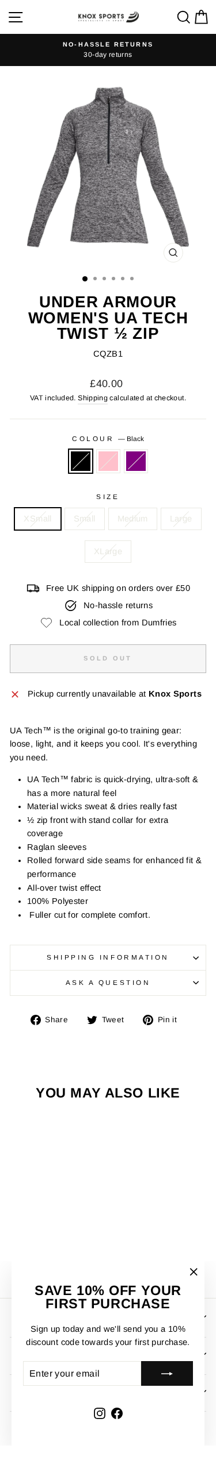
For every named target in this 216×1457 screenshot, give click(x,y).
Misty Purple (135, 461)
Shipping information (108, 957)
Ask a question (108, 982)
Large (181, 518)
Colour (108, 438)
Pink (108, 461)
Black (80, 461)
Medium (133, 518)
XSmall (37, 518)
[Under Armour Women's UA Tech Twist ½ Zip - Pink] (47, 1257)
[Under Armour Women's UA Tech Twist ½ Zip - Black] (33, 1257)
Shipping (93, 398)
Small (85, 518)
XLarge (108, 551)
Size (107, 496)
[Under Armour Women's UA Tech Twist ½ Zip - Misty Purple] (60, 1257)
